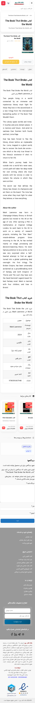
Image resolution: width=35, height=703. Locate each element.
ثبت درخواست (17, 622)
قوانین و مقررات (27, 588)
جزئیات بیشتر (27, 61)
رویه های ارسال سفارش (25, 540)
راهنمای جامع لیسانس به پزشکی (23, 572)
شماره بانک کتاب (27, 585)
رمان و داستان (27, 446)
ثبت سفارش (28, 537)
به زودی (28, 451)
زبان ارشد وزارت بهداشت (25, 559)
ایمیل (32, 513)
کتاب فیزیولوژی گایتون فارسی (24, 569)
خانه (31, 16)
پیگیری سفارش (28, 591)
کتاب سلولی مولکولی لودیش (24, 563)
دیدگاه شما (30, 483)
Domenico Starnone (9, 421)
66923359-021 (12, 677)
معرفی (30, 69)
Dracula (30, 418)
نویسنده (22, 69)
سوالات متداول (28, 594)
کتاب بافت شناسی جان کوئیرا (24, 566)
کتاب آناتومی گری (27, 556)
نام (33, 506)
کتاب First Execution (9, 418)
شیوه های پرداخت (27, 543)
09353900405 (22, 677)
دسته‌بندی (13, 69)
